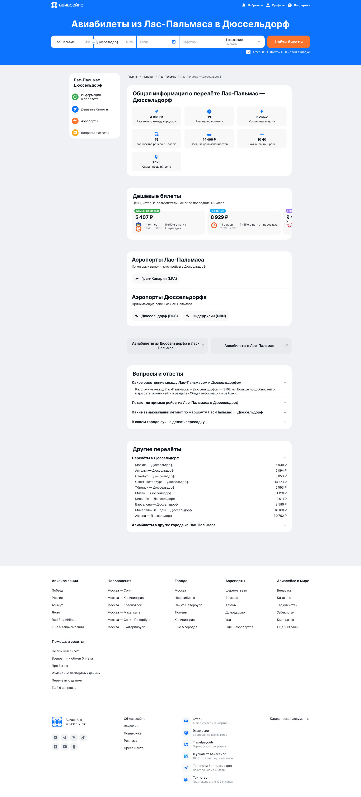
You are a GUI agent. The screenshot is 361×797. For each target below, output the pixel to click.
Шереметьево (236, 590)
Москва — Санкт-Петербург (129, 620)
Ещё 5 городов (186, 627)
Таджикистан (287, 605)
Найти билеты (289, 42)
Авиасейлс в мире (293, 581)
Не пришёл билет (65, 651)
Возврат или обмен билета (72, 658)
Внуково (231, 598)
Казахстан (284, 598)
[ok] (73, 746)
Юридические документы (289, 719)
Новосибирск (185, 598)
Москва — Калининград (126, 598)
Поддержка (132, 733)
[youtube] (64, 746)
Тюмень (181, 612)
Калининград (185, 620)
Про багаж (60, 666)
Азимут (57, 605)
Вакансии (131, 726)
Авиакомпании (65, 581)
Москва (180, 590)
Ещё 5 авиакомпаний (68, 627)
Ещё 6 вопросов (64, 688)
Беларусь (284, 590)
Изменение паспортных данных (76, 673)
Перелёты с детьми (67, 680)
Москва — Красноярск (125, 605)
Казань (230, 605)
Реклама (130, 741)
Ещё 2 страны (287, 627)
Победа (57, 590)
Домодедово (235, 612)
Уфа (228, 620)
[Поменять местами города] (93, 41)
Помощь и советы (68, 641)
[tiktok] (83, 737)
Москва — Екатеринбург (126, 627)
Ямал (56, 612)
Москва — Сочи (120, 590)
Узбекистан (286, 612)
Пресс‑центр (134, 748)
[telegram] (64, 737)
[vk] (55, 737)
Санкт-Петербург (188, 605)
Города (181, 581)
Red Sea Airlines (64, 620)
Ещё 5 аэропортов (239, 627)
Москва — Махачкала (124, 612)
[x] (73, 737)
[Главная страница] (67, 5)
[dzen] (55, 746)
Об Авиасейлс (134, 719)
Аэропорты (235, 581)
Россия (57, 598)
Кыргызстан (286, 620)
